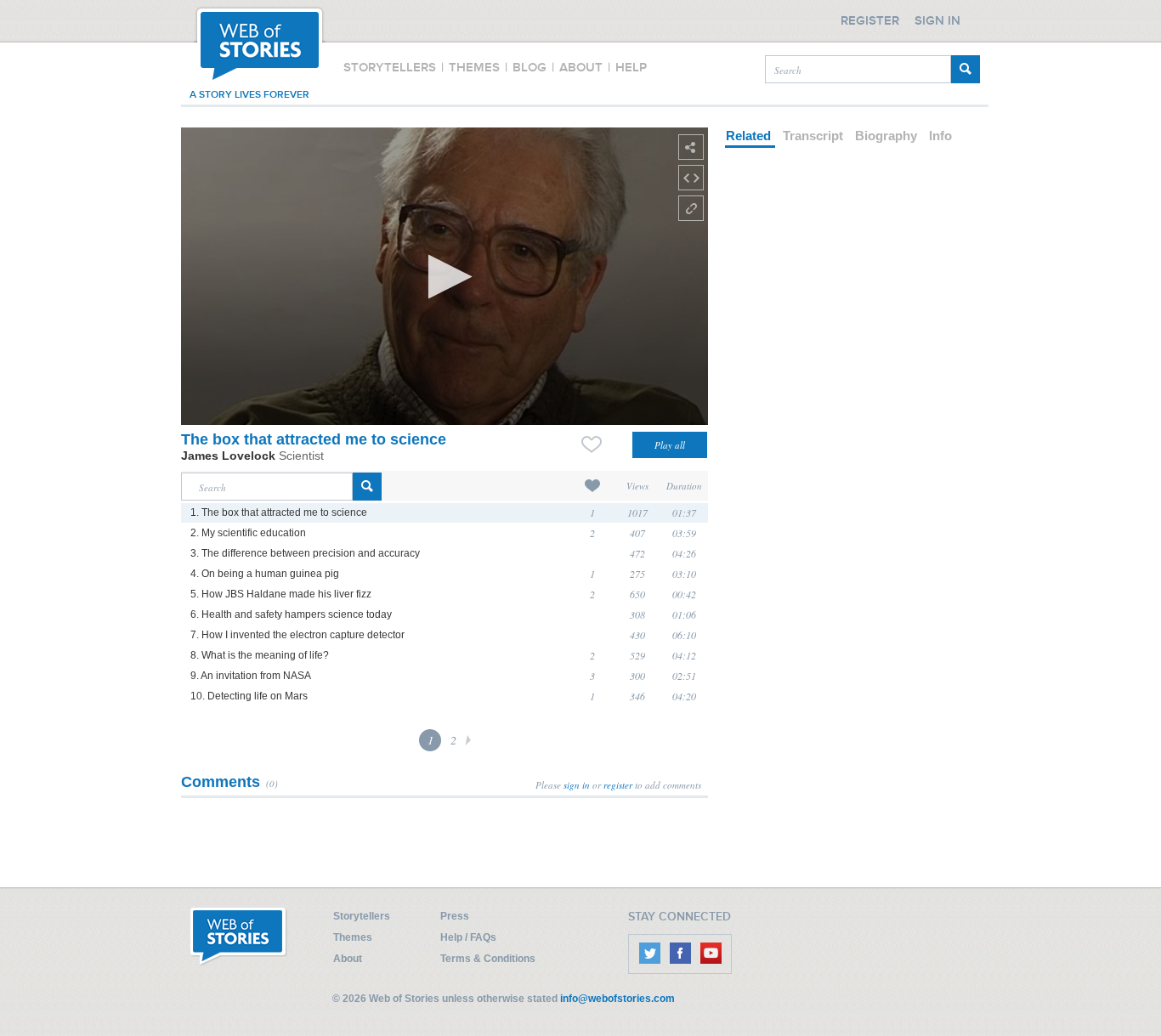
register (617, 784)
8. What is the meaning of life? (259, 655)
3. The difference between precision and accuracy (305, 553)
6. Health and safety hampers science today (291, 614)
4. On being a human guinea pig (264, 574)
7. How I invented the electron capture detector (297, 635)
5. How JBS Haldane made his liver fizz (280, 594)
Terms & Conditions (487, 959)
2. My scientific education (248, 533)
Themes (352, 937)
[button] (445, 276)
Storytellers (361, 916)
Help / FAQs (468, 937)
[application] (444, 276)
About (347, 959)
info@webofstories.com (617, 999)
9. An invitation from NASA (250, 676)
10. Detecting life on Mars (249, 696)
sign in (577, 784)
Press (454, 916)
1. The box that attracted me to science (278, 512)
